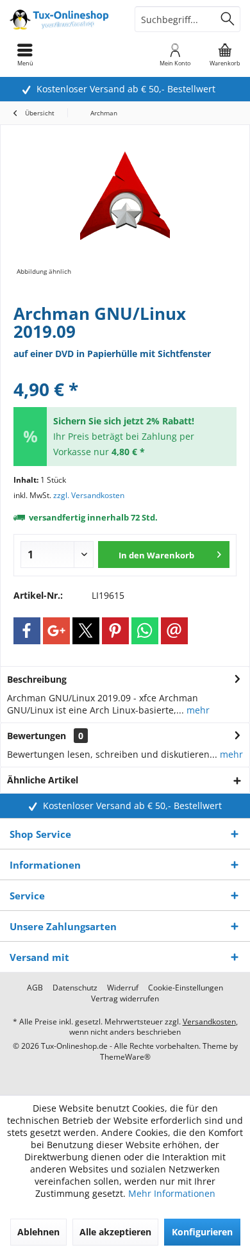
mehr (197, 710)
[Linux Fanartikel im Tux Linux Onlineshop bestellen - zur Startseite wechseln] (62, 19)
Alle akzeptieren (115, 1232)
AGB (35, 988)
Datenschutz (75, 988)
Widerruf (122, 988)
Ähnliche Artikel (42, 780)
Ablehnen (38, 1232)
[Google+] (56, 630)
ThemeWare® (125, 1056)
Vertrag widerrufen (125, 999)
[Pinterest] (115, 630)
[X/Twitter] (85, 630)
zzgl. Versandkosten (88, 495)
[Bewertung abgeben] (125, 372)
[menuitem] (225, 54)
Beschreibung (37, 679)
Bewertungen (36, 736)
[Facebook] (26, 630)
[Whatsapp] (144, 630)
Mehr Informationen (171, 1193)
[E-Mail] (174, 630)
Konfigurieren (202, 1232)
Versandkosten (209, 1021)
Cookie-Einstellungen (185, 988)
